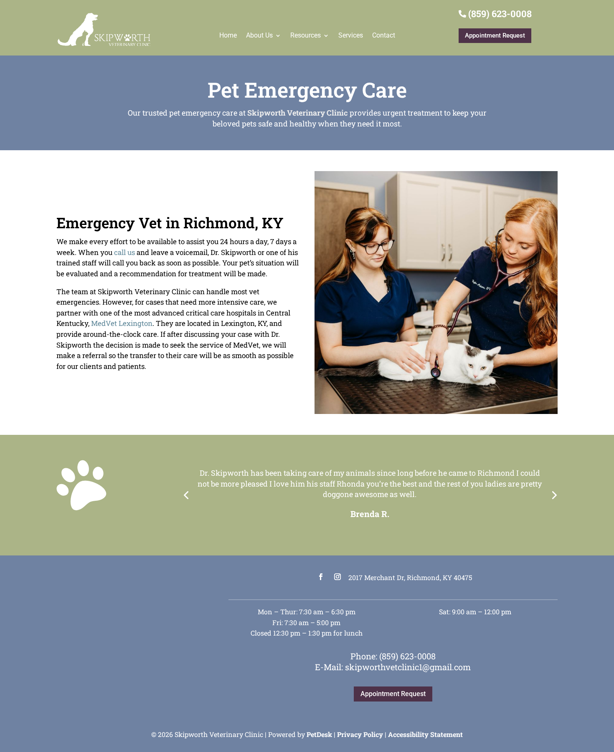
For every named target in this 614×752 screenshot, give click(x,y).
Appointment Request (495, 35)
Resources (305, 35)
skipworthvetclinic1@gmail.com (408, 666)
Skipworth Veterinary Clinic (297, 113)
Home (228, 35)
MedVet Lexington (121, 323)
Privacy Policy (360, 734)
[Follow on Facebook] (320, 576)
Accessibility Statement (425, 734)
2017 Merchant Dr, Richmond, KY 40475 (410, 577)
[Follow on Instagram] (337, 576)
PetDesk (319, 734)
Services (350, 35)
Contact (383, 35)
